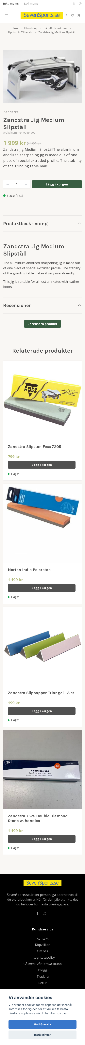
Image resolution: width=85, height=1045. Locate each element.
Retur (42, 983)
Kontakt (42, 938)
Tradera (43, 976)
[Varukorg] (79, 15)
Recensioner (17, 305)
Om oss (42, 951)
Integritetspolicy (42, 957)
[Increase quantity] (26, 184)
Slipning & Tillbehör (20, 32)
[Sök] (66, 15)
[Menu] (6, 15)
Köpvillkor (42, 945)
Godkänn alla (42, 1024)
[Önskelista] (72, 15)
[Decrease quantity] (7, 184)
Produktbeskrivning (25, 223)
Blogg (42, 970)
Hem (15, 28)
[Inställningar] (74, 3)
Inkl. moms (11, 3)
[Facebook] (37, 913)
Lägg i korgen (42, 465)
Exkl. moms (31, 3)
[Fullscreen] (42, 76)
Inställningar (42, 1034)
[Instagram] (44, 913)
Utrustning (30, 28)
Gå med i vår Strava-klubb (43, 964)
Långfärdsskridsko (55, 28)
